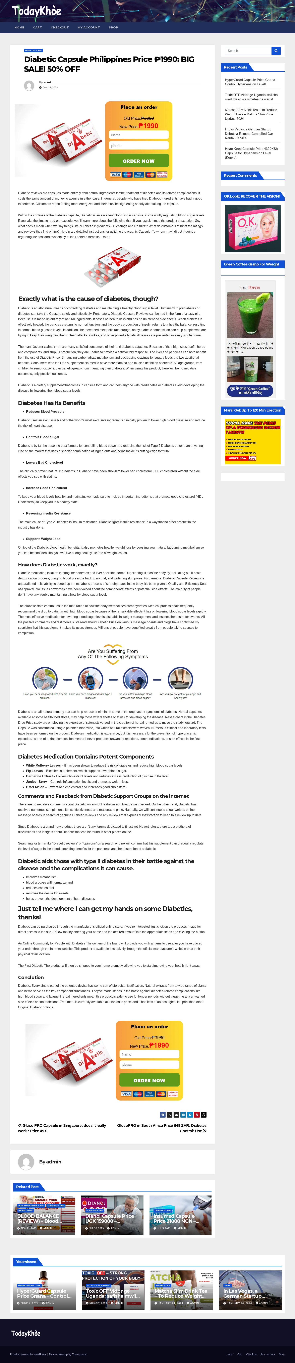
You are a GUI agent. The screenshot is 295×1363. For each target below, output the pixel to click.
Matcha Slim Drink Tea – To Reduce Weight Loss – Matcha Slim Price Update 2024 (251, 114)
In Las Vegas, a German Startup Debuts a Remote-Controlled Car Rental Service (249, 134)
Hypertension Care (29, 1285)
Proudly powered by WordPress (28, 1354)
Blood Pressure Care (31, 1206)
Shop (113, 27)
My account (89, 27)
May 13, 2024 (99, 1303)
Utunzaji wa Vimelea (98, 1285)
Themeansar (79, 1354)
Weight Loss (25, 1211)
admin (48, 82)
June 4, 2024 (30, 1303)
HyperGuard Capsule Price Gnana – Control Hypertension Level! (42, 1296)
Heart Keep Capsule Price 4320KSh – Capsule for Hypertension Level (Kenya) (253, 153)
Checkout (60, 27)
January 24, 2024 (171, 1303)
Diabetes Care (33, 50)
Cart (37, 27)
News (228, 1285)
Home (19, 27)
